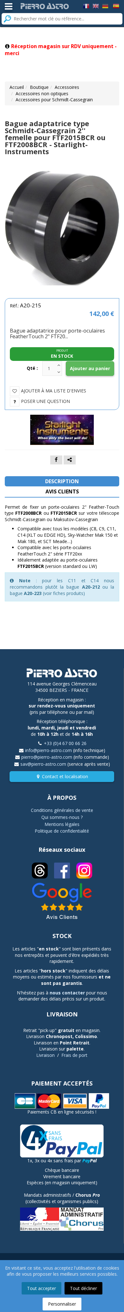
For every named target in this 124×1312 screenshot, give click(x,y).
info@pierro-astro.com (48, 750)
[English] (96, 6)
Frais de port (74, 1055)
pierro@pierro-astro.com (46, 757)
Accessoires (67, 87)
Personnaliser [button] (62, 1304)
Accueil (17, 87)
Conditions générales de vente (62, 810)
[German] (105, 6)
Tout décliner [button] (83, 1288)
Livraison (45, 1055)
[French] (86, 6)
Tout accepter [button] (41, 1288)
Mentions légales (62, 824)
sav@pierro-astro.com (43, 764)
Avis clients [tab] (62, 491)
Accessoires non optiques (42, 93)
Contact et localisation (65, 776)
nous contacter (67, 993)
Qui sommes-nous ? (62, 817)
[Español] (116, 6)
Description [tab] (62, 481)
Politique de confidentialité (62, 831)
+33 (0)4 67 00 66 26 (65, 743)
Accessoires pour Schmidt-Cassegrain (54, 100)
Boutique (39, 87)
